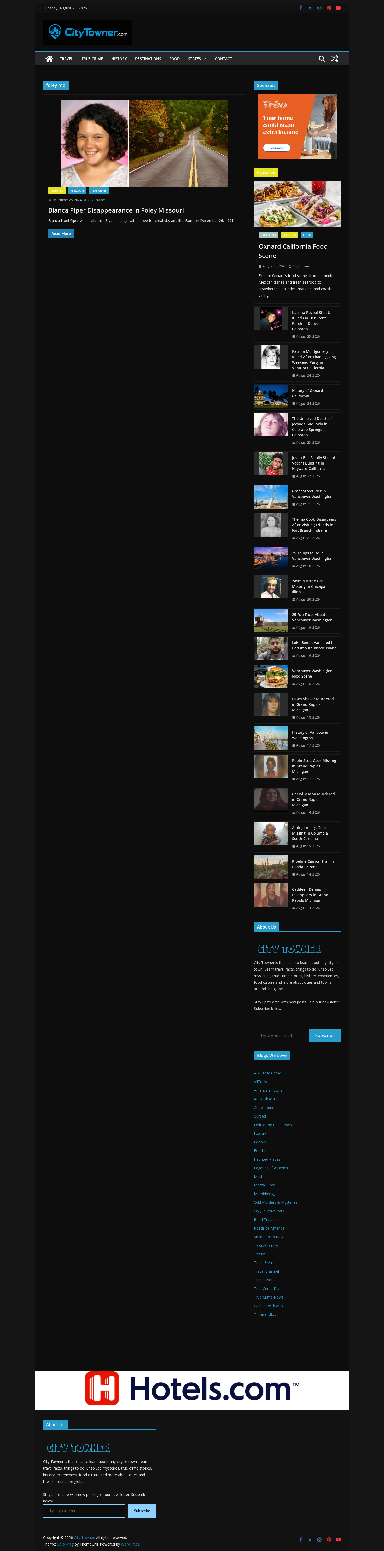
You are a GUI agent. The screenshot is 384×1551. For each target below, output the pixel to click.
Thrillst (259, 1254)
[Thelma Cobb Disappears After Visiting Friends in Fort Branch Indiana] (271, 528)
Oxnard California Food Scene (293, 251)
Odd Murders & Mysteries (276, 1202)
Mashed (260, 1176)
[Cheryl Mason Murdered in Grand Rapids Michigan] (271, 803)
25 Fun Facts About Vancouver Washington (312, 617)
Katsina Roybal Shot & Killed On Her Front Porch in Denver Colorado (311, 320)
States (194, 58)
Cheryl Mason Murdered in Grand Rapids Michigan (313, 799)
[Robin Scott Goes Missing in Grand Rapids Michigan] (271, 770)
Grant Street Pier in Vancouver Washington (312, 494)
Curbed (260, 1116)
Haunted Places (267, 1159)
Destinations (148, 58)
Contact (223, 58)
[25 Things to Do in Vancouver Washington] (271, 559)
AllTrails (260, 1081)
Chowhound (264, 1107)
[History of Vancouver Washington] (271, 738)
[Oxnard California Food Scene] (297, 204)
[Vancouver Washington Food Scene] (271, 677)
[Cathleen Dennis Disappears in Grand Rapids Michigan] (271, 898)
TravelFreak (264, 1262)
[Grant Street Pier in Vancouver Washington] (271, 497)
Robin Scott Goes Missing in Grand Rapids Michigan (314, 766)
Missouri (77, 190)
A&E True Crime (267, 1073)
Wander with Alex (268, 1305)
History (119, 58)
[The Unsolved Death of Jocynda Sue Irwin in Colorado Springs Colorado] (271, 431)
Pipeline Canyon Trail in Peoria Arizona (313, 864)
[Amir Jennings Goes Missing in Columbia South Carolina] (271, 837)
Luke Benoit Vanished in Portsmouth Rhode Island (314, 645)
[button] (204, 58)
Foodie (260, 1150)
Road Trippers (266, 1219)
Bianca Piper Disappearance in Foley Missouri (116, 210)
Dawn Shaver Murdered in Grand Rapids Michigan (313, 704)
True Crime (92, 58)
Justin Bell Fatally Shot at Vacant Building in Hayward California (313, 463)
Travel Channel (266, 1271)
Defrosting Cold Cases (273, 1124)
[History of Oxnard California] (271, 397)
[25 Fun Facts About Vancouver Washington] (271, 621)
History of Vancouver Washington (310, 735)
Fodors (260, 1141)
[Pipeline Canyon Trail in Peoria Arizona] (271, 867)
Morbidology (264, 1193)
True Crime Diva (267, 1288)
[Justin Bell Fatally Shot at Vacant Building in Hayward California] (271, 467)
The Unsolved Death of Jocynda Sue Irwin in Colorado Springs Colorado (312, 426)
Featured (57, 190)
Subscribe (325, 1035)
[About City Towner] (288, 939)
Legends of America (271, 1167)
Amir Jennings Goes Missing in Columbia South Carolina (310, 833)
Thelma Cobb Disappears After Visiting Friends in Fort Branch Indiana (314, 525)
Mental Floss (265, 1185)
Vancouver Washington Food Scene (312, 673)
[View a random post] (334, 58)
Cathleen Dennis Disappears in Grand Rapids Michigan (310, 895)
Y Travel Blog (265, 1314)
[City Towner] (49, 58)
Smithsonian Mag (268, 1236)
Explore (260, 1133)
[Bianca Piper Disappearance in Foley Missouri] (144, 143)
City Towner (96, 200)
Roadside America (269, 1228)
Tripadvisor (263, 1279)
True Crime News (268, 1297)
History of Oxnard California (307, 393)
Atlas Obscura (265, 1098)
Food (175, 58)
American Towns (268, 1090)
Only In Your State (269, 1210)
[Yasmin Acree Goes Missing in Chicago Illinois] (271, 590)
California (268, 235)
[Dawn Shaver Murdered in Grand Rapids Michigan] (271, 708)
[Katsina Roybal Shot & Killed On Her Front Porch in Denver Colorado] (271, 325)
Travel (66, 58)
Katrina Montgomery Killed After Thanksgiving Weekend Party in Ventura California (314, 359)
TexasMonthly (266, 1245)
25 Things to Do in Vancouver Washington (312, 555)
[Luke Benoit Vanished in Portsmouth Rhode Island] (271, 649)
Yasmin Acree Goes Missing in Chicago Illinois (308, 586)
